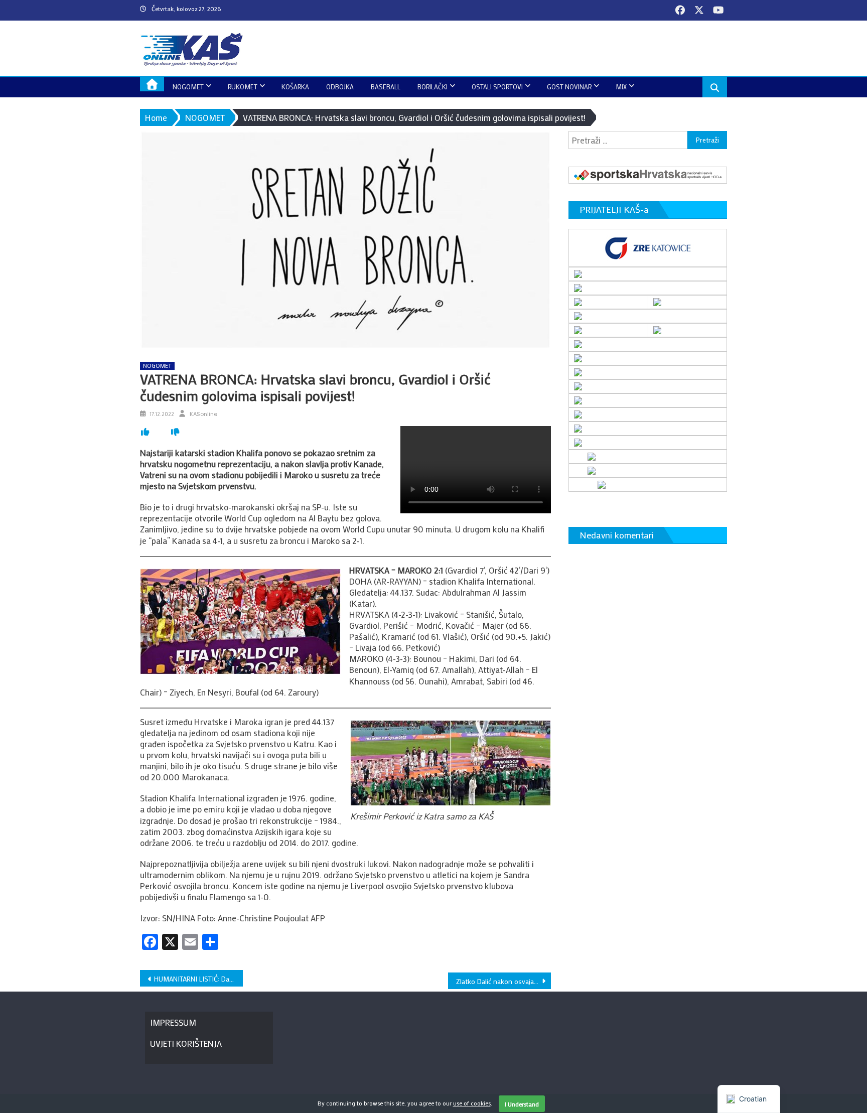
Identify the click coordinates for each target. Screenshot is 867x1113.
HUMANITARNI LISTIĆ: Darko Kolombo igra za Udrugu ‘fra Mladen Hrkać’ (198, 979)
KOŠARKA (295, 86)
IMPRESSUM (173, 1022)
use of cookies (472, 1103)
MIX (621, 86)
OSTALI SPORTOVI (497, 86)
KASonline (203, 414)
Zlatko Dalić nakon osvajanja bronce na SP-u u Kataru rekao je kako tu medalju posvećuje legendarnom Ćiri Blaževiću (503, 981)
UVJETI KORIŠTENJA (186, 1043)
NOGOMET (188, 86)
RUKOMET (242, 86)
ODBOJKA (340, 86)
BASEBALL (385, 86)
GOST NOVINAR (569, 86)
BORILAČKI (432, 86)
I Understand (522, 1104)
